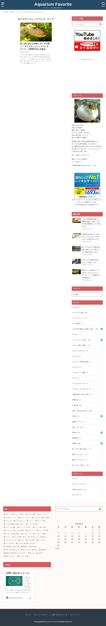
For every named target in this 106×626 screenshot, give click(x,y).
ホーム (74, 478)
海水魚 (76, 432)
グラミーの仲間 (41, 521)
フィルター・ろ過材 (80, 372)
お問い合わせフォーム (79, 489)
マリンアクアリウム (80, 383)
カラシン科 (8, 521)
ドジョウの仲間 (19, 530)
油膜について (77, 421)
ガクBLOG (77, 161)
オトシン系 (36, 517)
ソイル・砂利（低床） (80, 345)
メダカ (22, 540)
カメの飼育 (77, 323)
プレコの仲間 (17, 537)
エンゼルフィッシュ (10, 517)
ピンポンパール (26, 533)
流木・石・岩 (77, 427)
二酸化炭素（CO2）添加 (81, 394)
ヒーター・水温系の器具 (81, 362)
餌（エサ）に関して (80, 465)
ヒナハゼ (76, 356)
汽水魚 (75, 416)
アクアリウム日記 (79, 312)
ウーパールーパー (79, 318)
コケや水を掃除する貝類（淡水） (84, 329)
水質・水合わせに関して (82, 411)
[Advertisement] (87, 76)
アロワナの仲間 (31, 514)
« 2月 (57, 548)
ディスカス (8, 530)
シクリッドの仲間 (10, 527)
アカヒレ (7, 514)
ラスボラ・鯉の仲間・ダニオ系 (26, 543)
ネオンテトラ (31, 530)
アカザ (75, 307)
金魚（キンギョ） (79, 454)
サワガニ (76, 334)
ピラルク (76, 367)
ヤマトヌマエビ (9, 543)
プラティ (7, 537)
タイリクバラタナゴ (80, 351)
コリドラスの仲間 (32, 524)
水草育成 (76, 405)
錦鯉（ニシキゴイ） (80, 460)
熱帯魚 (76, 443)
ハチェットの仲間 (43, 530)
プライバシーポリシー (79, 484)
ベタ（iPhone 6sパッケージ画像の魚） (35, 537)
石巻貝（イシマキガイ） (19, 553)
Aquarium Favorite (53, 4)
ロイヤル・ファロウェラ (81, 389)
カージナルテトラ (20, 521)
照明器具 (76, 438)
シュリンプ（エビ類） (81, 340)
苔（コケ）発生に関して (81, 449)
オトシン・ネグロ (25, 517)
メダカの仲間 (31, 540)
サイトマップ (76, 495)
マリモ (75, 378)
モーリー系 (41, 540)
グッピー (30, 521)
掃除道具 (76, 400)
